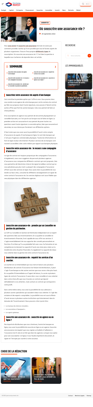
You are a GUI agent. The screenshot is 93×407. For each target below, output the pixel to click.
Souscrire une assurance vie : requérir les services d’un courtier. (44, 73)
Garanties (45, 22)
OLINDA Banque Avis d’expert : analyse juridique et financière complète (78, 100)
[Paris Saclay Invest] (13, 4)
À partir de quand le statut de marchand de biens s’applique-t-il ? (78, 82)
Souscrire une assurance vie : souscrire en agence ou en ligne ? (44, 79)
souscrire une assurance (27, 46)
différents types (42, 51)
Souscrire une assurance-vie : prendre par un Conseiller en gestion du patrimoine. (18, 85)
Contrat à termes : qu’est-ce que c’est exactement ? (14, 378)
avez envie (12, 46)
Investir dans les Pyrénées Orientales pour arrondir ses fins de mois (45, 377)
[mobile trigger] (3, 4)
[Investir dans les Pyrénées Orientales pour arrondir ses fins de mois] (46, 370)
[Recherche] (83, 3)
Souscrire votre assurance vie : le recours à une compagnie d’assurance (18, 79)
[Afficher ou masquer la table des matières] (39, 67)
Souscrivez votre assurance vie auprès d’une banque (17, 73)
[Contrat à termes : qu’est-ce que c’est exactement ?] (15, 370)
